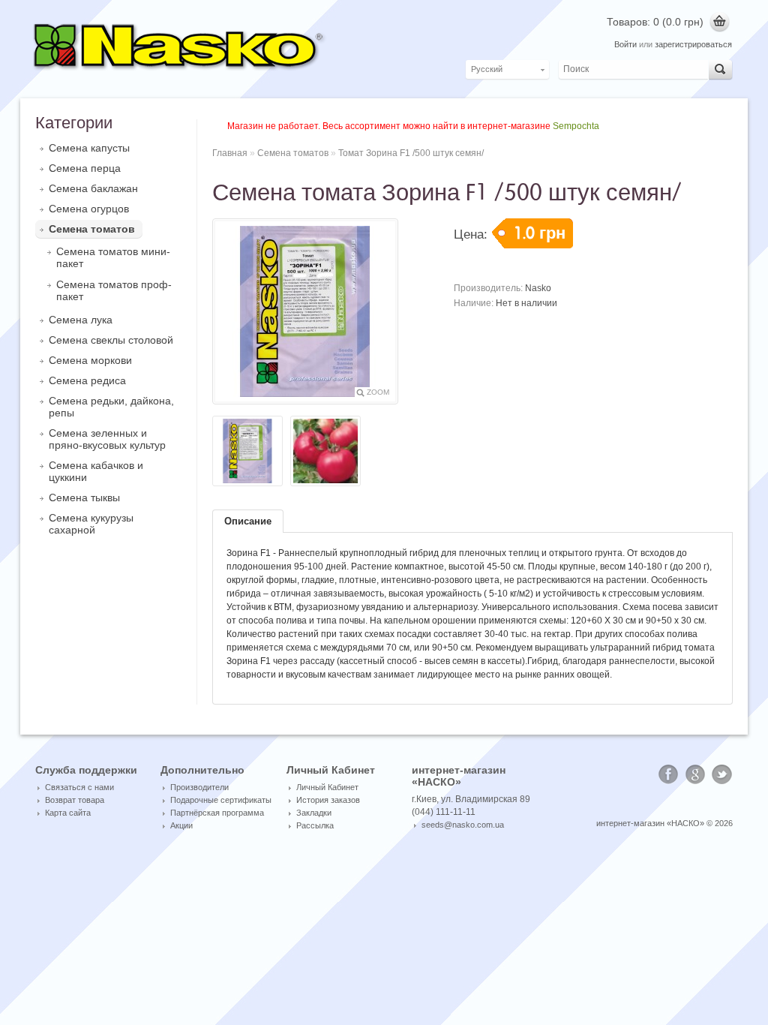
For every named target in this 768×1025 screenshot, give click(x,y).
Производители (199, 787)
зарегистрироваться (693, 44)
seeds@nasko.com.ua (463, 824)
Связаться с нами (79, 787)
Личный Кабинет (327, 787)
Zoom (378, 392)
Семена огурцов (89, 209)
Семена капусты (89, 148)
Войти (625, 44)
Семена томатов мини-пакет (113, 257)
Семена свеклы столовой (111, 340)
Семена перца (85, 168)
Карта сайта (68, 812)
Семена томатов (92, 229)
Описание (248, 521)
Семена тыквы (84, 497)
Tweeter (722, 774)
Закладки (314, 812)
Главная (230, 153)
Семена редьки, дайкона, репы (111, 407)
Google (695, 774)
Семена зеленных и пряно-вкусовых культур (107, 439)
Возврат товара (74, 799)
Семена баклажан (93, 188)
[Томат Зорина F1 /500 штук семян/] (247, 452)
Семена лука (80, 320)
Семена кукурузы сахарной (91, 524)
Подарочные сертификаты (221, 799)
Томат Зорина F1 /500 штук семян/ (411, 153)
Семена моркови (90, 360)
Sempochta (576, 126)
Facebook (668, 774)
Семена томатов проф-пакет (114, 290)
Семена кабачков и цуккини (96, 471)
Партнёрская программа (217, 812)
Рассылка (315, 825)
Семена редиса (87, 380)
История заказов (328, 799)
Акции (181, 825)
